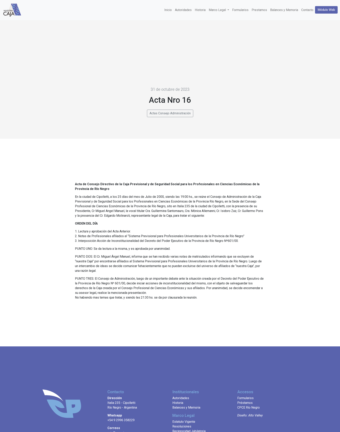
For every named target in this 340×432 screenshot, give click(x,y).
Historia (200, 10)
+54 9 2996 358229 (121, 420)
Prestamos (259, 10)
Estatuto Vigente (183, 422)
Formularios (240, 10)
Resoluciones (181, 426)
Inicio (168, 10)
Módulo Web (326, 10)
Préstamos (245, 403)
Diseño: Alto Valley (250, 415)
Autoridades (183, 10)
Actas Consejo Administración (170, 113)
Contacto (307, 10)
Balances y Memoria (284, 10)
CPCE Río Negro (248, 407)
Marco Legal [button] (218, 10)
